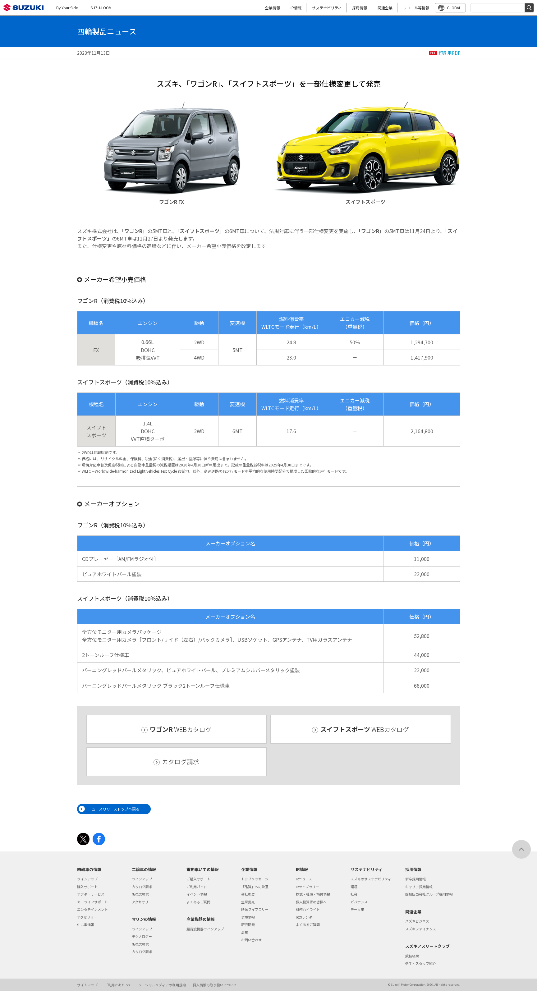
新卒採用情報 (415, 878)
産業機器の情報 (200, 919)
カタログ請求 (180, 761)
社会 (354, 894)
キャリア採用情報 (419, 886)
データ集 (357, 909)
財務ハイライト (308, 909)
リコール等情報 (416, 7)
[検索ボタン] (529, 7)
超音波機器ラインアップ (205, 928)
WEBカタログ (181, 729)
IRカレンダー (306, 917)
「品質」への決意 (254, 886)
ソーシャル (162, 984)
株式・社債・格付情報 (313, 894)
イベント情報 (196, 894)
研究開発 (248, 924)
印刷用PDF (449, 53)
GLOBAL (454, 7)
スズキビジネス (417, 921)
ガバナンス (359, 901)
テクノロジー (142, 936)
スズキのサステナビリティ (371, 878)
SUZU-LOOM (101, 7)
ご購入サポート (198, 878)
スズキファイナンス (420, 928)
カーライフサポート (92, 901)
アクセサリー (87, 917)
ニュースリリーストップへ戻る (114, 808)
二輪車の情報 (144, 869)
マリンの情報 (144, 919)
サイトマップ (87, 984)
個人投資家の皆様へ (311, 901)
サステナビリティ (327, 7)
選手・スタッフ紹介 (420, 963)
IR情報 (296, 7)
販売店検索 (140, 894)
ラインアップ (87, 878)
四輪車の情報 (89, 869)
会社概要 (248, 894)
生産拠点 (248, 901)
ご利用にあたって (117, 984)
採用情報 (359, 7)
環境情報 (248, 917)
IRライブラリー (307, 886)
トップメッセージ (254, 878)
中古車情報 (85, 924)
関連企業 (385, 7)
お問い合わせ (251, 939)
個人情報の (215, 984)
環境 (354, 886)
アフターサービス (90, 894)
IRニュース (304, 878)
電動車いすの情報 (202, 869)
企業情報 (272, 7)
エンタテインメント (92, 909)
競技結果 (412, 955)
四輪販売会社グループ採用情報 (429, 894)
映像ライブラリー (254, 909)
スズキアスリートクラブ (427, 946)
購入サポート (87, 886)
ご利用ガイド (196, 886)
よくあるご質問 (198, 901)
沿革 (244, 932)
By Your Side (67, 7)
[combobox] (502, 7)
